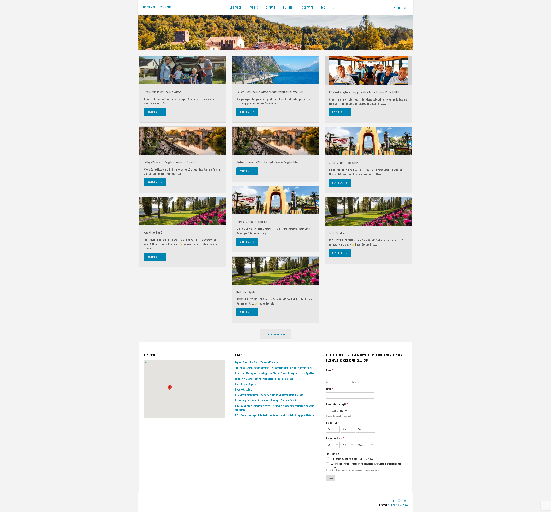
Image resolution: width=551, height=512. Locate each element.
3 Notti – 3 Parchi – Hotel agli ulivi (344, 162)
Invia (330, 478)
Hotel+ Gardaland (243, 389)
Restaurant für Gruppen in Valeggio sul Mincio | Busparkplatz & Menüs (269, 395)
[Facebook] (394, 7)
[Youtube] (405, 7)
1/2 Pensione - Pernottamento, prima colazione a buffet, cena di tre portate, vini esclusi (365, 465)
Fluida (392, 505)
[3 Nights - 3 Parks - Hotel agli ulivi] (275, 200)
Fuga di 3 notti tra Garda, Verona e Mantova (162, 92)
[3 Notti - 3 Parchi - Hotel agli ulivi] (368, 141)
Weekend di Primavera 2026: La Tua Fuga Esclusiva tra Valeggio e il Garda (267, 162)
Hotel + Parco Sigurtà (153, 232)
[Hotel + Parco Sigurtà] (182, 211)
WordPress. (403, 505)
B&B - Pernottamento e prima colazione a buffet (351, 458)
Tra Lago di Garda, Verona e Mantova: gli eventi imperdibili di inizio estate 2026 (270, 92)
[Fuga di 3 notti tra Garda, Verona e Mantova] (182, 70)
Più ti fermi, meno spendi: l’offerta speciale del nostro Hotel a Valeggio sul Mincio (274, 415)
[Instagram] (399, 7)
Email (329, 389)
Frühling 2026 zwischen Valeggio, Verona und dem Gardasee (169, 162)
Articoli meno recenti (278, 334)
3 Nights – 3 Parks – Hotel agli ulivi (251, 221)
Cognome (355, 382)
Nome (328, 382)
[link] (332, 7)
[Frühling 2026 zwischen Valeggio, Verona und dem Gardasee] (182, 141)
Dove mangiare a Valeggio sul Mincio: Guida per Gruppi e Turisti (265, 400)
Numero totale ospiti (337, 404)
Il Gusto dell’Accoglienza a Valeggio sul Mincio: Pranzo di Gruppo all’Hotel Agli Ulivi (364, 92)
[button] (170, 387)
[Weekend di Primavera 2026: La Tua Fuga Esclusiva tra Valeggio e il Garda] (275, 141)
